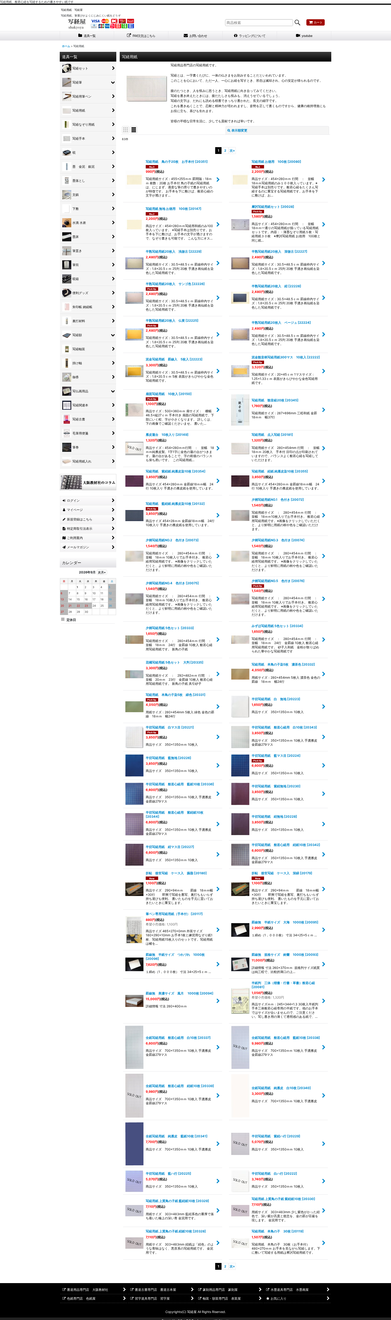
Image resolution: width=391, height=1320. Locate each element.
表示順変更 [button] (239, 130)
